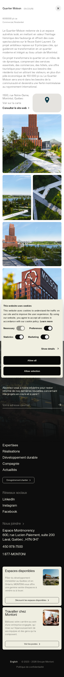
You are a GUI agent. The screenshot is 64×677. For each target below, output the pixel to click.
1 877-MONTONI (14, 554)
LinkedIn (9, 499)
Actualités (10, 470)
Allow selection (32, 371)
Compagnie (11, 463)
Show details (48, 348)
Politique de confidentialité (30, 666)
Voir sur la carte (12, 102)
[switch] (48, 328)
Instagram (10, 505)
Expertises (10, 445)
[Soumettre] (32, 405)
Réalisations (11, 451)
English (14, 661)
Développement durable (20, 457)
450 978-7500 (13, 546)
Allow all (32, 360)
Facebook (10, 511)
